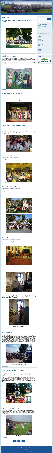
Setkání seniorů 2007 (7, 155)
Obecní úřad (14, 408)
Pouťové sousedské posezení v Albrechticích (13, 370)
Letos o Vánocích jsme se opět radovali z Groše (13, 125)
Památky (39, 45)
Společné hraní (5, 407)
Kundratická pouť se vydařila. (9, 186)
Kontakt (19, 447)
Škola (17, 408)
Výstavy (39, 53)
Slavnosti (14, 56)
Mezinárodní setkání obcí (45, 33)
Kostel (14, 188)
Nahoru (34, 447)
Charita (39, 39)
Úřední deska (23, 447)
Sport (38, 50)
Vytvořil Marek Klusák (26, 449)
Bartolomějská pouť (7, 332)
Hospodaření (40, 40)
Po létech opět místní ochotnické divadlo (12, 93)
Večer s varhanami (6, 237)
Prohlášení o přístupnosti (28, 447)
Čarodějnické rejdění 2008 (8, 55)
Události (17, 157)
